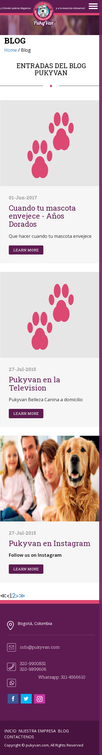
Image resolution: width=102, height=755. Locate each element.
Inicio (10, 731)
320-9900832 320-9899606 (33, 666)
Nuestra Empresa (37, 731)
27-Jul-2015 (22, 369)
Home (10, 50)
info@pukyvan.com (40, 647)
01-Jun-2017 (23, 197)
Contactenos (19, 736)
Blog (63, 731)
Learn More (26, 250)
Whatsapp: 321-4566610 (61, 677)
